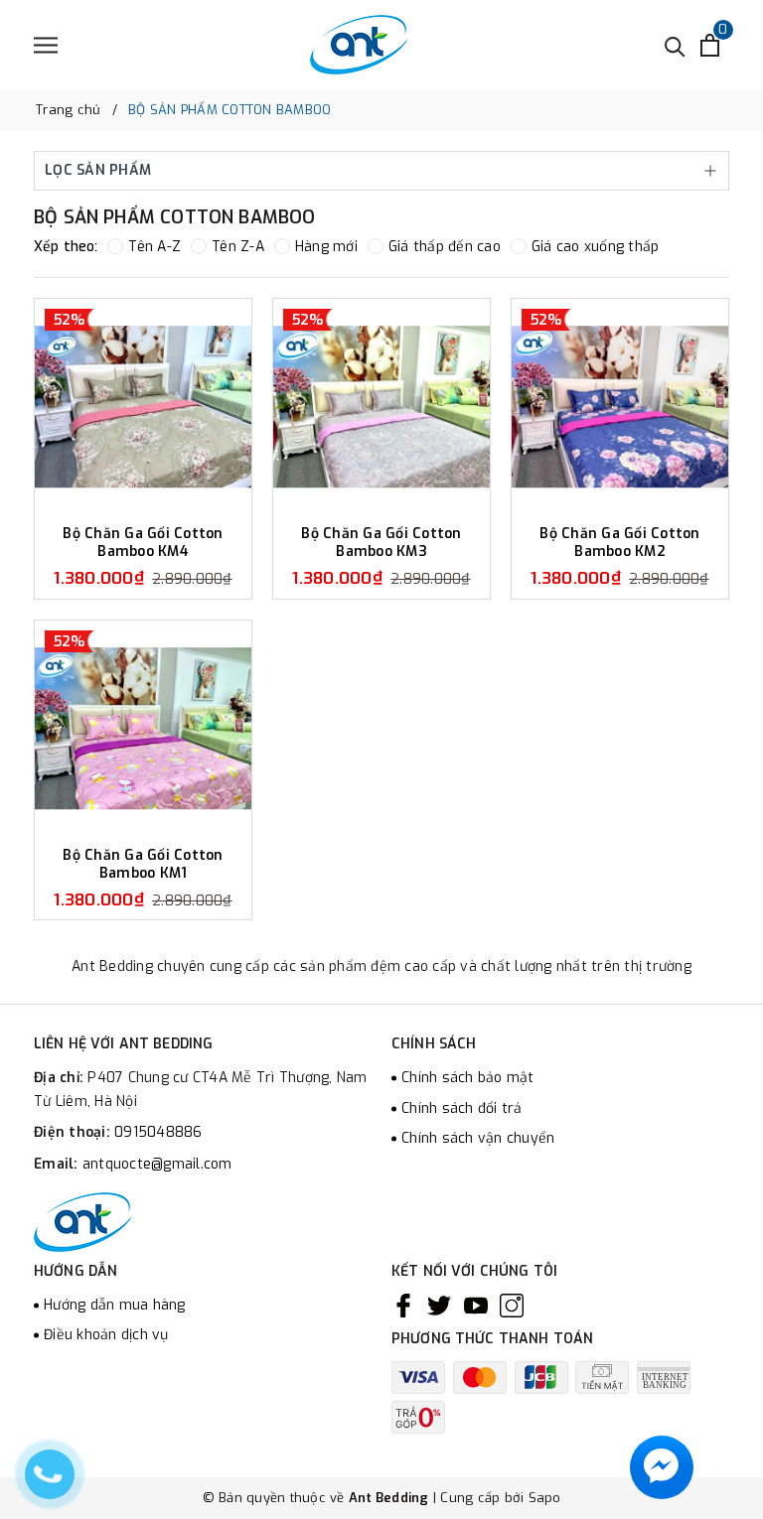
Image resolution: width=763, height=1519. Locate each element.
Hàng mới (326, 246)
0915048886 (158, 1132)
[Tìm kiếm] (675, 45)
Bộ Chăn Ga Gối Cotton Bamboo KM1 (143, 864)
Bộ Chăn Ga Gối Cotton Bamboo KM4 (143, 542)
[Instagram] (512, 1305)
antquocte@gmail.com (157, 1164)
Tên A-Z (154, 246)
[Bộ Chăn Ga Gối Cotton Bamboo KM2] (620, 407)
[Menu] (46, 45)
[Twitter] (439, 1305)
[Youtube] (476, 1305)
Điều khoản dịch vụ (106, 1334)
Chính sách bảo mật (467, 1077)
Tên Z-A (238, 246)
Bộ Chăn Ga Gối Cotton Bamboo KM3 (381, 542)
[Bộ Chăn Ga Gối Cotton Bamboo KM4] (143, 407)
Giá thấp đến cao (444, 246)
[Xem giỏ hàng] (709, 45)
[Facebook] (403, 1305)
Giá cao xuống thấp (596, 246)
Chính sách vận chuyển (477, 1138)
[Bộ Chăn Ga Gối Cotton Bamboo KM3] (381, 407)
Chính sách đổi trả (462, 1108)
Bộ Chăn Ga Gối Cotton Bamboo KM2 (619, 542)
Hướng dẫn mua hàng (115, 1305)
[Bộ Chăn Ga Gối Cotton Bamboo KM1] (143, 729)
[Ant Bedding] (359, 44)
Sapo (545, 1497)
